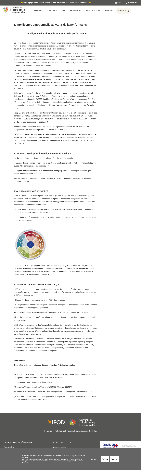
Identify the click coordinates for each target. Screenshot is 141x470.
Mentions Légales (59, 448)
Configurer (94, 459)
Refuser (105, 459)
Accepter (114, 459)
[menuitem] (117, 2)
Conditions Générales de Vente (64, 443)
